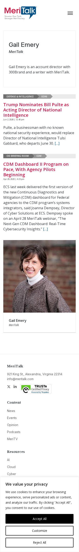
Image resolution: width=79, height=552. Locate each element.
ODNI (44, 96)
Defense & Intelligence (20, 96)
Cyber (11, 474)
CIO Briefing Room (18, 155)
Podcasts (13, 432)
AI (8, 460)
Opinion (12, 425)
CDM (38, 155)
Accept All (40, 519)
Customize (39, 530)
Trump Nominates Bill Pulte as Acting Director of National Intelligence (36, 110)
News (11, 411)
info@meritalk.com (20, 379)
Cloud (11, 467)
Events (12, 418)
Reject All (39, 542)
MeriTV (12, 439)
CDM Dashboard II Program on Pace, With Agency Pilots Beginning (36, 169)
